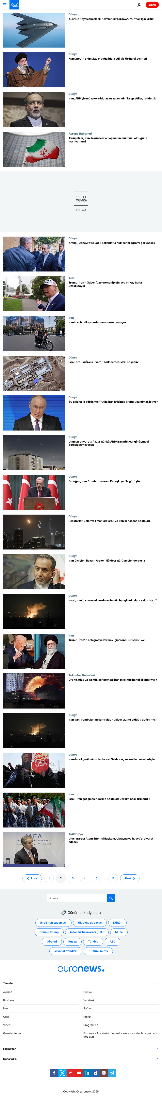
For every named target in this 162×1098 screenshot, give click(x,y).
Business (8, 1000)
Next (128, 878)
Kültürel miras (98, 951)
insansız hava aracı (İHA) (87, 932)
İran (71, 317)
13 (113, 878)
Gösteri (52, 941)
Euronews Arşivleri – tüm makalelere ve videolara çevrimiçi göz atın (120, 1034)
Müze (119, 932)
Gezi (6, 1016)
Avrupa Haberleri (80, 133)
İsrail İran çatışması (53, 922)
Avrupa (7, 991)
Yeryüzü (88, 1000)
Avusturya (76, 833)
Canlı (152, 4)
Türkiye (93, 941)
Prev (34, 878)
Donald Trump (49, 932)
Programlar (90, 1025)
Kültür (117, 922)
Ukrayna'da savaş (90, 922)
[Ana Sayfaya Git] (14, 4)
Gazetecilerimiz (13, 1033)
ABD (71, 277)
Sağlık (87, 1008)
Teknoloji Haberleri (82, 675)
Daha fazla (10, 1059)
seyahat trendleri (65, 951)
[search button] (111, 898)
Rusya (72, 941)
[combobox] (81, 898)
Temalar (8, 983)
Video (6, 1025)
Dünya (73, 14)
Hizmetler (9, 1048)
